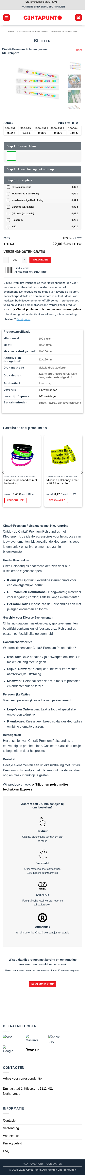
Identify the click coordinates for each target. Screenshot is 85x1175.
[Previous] (3, 473)
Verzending (11, 1128)
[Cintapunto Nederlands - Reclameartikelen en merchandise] (42, 17)
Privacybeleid (12, 1143)
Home (11, 31)
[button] (6, 17)
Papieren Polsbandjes (64, 31)
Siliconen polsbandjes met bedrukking (20, 482)
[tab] (42, 519)
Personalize (15, 500)
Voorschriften (12, 1135)
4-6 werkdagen (48, 389)
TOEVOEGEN (40, 259)
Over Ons (37, 1163)
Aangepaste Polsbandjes (32, 31)
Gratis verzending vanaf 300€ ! (42, 1)
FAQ (6, 1151)
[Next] (81, 473)
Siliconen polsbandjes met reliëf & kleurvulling (62, 482)
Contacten (10, 1120)
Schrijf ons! (23, 319)
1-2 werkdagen (48, 396)
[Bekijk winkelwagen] (78, 17)
